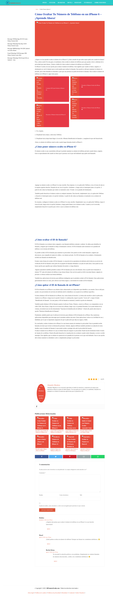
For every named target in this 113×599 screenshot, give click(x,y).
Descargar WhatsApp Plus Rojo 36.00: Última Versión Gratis (17, 44)
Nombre (41, 495)
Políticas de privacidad (53, 593)
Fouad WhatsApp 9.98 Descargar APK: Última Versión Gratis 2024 (17, 54)
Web (81, 495)
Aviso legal (31, 593)
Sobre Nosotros (100, 2)
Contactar (72, 593)
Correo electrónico (64, 495)
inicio (37, 9)
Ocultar (52, 2)
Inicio (45, 2)
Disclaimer (65, 593)
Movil (69, 2)
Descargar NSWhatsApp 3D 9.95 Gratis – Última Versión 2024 (18, 40)
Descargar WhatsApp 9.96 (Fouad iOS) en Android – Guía (18, 59)
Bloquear (61, 2)
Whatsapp (77, 2)
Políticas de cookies (40, 593)
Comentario (42, 473)
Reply (48, 529)
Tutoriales (88, 2)
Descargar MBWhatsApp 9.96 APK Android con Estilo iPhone (19, 49)
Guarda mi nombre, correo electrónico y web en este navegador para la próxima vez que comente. (62, 505)
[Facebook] (36, 407)
